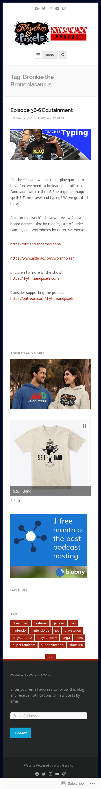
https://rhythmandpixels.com (34, 278)
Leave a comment (51, 118)
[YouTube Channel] (57, 8)
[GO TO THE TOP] (50, 657)
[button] (84, 426)
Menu (49, 55)
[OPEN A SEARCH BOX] (63, 54)
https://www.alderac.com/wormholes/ (42, 258)
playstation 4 (47, 637)
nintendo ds (40, 630)
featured (40, 623)
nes (73, 623)
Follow (21, 733)
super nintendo (52, 645)
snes (79, 637)
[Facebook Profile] (37, 8)
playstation (72, 630)
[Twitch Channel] (64, 8)
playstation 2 (22, 637)
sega (66, 637)
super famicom (24, 645)
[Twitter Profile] (44, 8)
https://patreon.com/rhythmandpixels (42, 298)
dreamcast (21, 623)
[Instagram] (50, 8)
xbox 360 (76, 645)
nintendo (19, 630)
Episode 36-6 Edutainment (41, 110)
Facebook (18, 590)
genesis (59, 623)
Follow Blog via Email (30, 675)
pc (57, 630)
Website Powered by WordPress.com (50, 765)
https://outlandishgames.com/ (35, 243)
